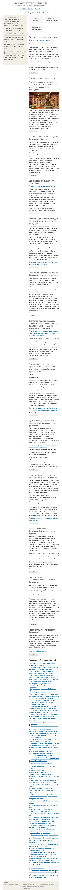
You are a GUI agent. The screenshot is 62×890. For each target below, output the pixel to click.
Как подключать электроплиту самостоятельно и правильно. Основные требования (44, 692)
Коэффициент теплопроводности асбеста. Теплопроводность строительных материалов (42, 781)
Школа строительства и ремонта (31, 3)
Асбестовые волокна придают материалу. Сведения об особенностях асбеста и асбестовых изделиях (44, 802)
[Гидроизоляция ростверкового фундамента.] (44, 651)
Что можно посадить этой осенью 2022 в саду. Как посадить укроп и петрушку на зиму (43, 711)
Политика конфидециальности (28, 884)
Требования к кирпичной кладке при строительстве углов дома (40, 764)
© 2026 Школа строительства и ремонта (12, 882)
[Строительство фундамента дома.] (44, 40)
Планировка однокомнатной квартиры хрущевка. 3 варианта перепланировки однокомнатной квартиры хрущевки (41, 831)
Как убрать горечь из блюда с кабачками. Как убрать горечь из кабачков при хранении (43, 859)
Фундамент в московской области (52, 19)
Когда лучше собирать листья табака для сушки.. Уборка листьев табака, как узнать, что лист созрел (44, 696)
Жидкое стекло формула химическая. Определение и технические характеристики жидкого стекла (42, 790)
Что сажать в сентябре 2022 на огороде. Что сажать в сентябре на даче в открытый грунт (43, 699)
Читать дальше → (33, 72)
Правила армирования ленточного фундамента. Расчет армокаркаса (43, 274)
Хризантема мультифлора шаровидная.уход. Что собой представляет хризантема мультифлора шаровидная (44, 872)
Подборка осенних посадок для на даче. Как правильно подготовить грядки (14, 39)
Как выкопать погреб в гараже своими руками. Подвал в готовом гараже (43, 867)
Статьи (37, 8)
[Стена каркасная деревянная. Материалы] (44, 186)
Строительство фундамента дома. (43, 37)
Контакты (24, 882)
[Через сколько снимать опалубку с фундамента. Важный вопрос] (44, 156)
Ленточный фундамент (36, 19)
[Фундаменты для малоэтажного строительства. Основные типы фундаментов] (44, 446)
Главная (23, 8)
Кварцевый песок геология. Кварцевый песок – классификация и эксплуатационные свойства (44, 744)
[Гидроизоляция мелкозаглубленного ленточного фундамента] (44, 621)
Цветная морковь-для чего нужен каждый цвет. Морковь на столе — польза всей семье (43, 668)
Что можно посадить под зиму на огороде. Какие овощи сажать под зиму (14, 46)
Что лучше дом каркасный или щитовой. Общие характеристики (43, 476)
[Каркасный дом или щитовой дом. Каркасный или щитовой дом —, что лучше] (44, 263)
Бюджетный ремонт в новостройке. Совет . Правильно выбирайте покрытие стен (42, 740)
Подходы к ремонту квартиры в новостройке (44, 714)
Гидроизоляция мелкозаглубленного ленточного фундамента (42, 579)
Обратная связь (43, 882)
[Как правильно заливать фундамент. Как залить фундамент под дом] (44, 569)
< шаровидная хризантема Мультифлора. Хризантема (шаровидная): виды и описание (42, 676)
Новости (30, 8)
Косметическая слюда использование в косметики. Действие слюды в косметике (41, 752)
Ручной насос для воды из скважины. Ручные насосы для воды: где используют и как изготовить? (43, 841)
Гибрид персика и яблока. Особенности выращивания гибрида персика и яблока (41, 672)
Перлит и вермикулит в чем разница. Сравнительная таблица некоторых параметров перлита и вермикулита (43, 796)
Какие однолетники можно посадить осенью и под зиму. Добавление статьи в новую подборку (43, 707)
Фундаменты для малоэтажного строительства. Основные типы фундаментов (42, 423)
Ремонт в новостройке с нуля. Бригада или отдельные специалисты (42, 736)
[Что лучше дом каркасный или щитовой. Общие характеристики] (44, 519)
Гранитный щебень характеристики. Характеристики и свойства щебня (40, 810)
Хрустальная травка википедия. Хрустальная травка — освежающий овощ (43, 877)
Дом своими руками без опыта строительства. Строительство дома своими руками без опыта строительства (42, 368)
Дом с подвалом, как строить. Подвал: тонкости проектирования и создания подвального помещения (43, 86)
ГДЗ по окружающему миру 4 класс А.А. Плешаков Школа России (41, 849)
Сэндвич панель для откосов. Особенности (43, 689)
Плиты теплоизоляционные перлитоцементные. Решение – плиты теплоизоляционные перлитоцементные (41, 772)
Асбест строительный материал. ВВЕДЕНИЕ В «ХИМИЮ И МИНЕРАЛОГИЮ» (44, 760)
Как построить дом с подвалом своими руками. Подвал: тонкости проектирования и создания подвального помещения (43, 325)
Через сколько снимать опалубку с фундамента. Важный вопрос (43, 137)
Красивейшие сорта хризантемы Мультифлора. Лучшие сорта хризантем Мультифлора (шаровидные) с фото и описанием (43, 681)
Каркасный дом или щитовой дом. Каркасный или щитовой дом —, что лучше (43, 221)
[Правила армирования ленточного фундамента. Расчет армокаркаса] (44, 312)
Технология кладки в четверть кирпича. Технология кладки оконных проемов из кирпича (43, 756)
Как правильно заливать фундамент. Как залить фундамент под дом (44, 531)
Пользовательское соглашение (33, 882)
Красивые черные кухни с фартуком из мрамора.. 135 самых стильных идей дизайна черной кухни (42, 718)
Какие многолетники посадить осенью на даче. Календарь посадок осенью (44, 703)
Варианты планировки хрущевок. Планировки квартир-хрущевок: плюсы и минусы (14, 57)
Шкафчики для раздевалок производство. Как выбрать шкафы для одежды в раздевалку (43, 818)
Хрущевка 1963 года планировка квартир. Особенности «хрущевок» (42, 664)
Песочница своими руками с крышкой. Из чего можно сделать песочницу (43, 836)
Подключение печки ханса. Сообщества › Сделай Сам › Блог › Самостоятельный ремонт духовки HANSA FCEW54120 (43, 854)
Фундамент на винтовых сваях (36, 28)
